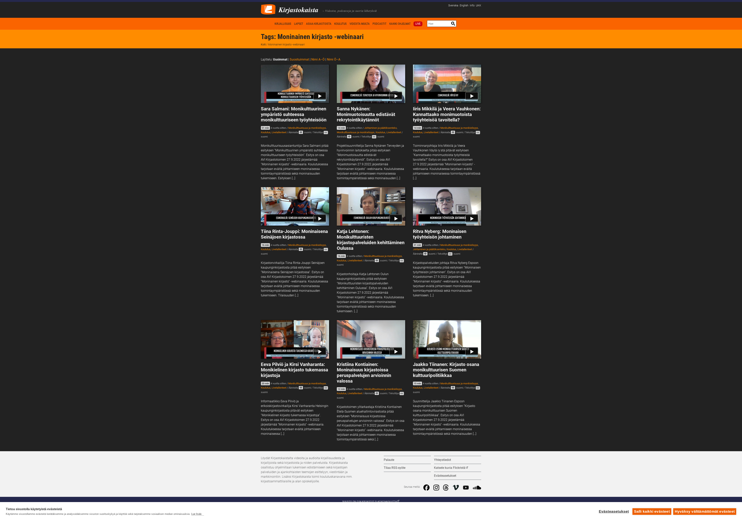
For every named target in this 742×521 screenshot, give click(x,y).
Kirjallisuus (283, 24)
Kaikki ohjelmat (400, 24)
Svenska (453, 5)
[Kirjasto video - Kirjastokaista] (268, 9)
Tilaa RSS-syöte (394, 468)
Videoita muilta (360, 24)
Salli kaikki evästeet (652, 511)
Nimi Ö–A (333, 59)
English (464, 5)
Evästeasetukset (614, 511)
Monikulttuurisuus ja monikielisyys (307, 127)
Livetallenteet (279, 132)
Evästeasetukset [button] (445, 476)
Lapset (298, 24)
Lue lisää (196, 513)
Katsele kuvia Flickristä (449, 468)
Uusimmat (280, 59)
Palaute (389, 460)
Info (472, 5)
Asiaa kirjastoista (318, 24)
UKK (478, 5)
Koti (267, 24)
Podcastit (379, 24)
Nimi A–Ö (318, 59)
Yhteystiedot (442, 460)
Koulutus (340, 24)
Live (417, 24)
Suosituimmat (299, 59)
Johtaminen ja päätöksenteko (380, 127)
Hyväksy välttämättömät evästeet (705, 511)
